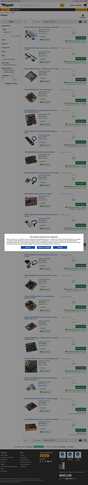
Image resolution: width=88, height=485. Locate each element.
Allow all (28, 247)
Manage (60, 247)
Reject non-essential (44, 247)
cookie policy (56, 244)
